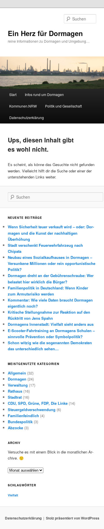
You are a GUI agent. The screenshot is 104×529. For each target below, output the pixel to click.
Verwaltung (18, 385)
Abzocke (15, 427)
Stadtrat (15, 397)
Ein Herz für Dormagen (45, 33)
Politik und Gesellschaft (63, 105)
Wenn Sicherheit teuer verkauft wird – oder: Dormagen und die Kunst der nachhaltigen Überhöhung (51, 233)
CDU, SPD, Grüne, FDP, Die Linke (38, 403)
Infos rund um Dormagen (44, 94)
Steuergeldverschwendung (31, 409)
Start (12, 94)
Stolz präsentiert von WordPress (72, 518)
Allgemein (17, 373)
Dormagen (17, 379)
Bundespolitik (20, 421)
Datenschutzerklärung (26, 117)
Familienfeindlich (23, 415)
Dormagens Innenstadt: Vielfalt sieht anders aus (51, 324)
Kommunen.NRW (23, 105)
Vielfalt (13, 495)
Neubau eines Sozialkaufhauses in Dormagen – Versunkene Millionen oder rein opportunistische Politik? (51, 263)
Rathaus (15, 391)
